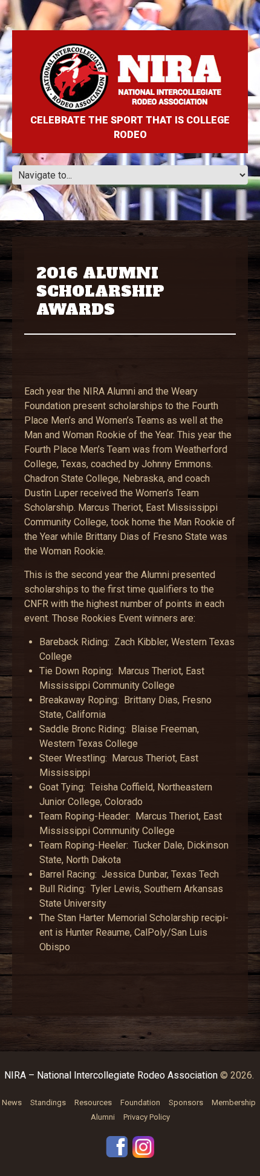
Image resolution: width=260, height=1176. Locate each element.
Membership (234, 1102)
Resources (93, 1102)
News (12, 1102)
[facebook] (117, 1146)
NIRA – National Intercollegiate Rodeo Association (111, 1075)
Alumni (103, 1117)
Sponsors (186, 1102)
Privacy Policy (146, 1117)
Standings (48, 1102)
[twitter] (143, 1146)
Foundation (140, 1102)
